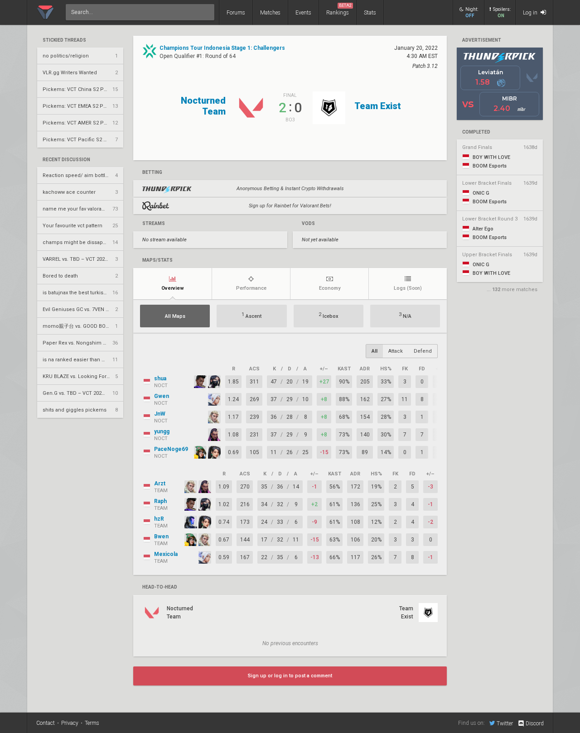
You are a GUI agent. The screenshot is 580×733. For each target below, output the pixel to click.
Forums (236, 13)
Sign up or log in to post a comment (290, 676)
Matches (270, 13)
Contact (45, 723)
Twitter (505, 723)
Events (303, 13)
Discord (535, 723)
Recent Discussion (66, 160)
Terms (92, 723)
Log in (531, 13)
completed (476, 132)
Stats (370, 13)
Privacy (69, 723)
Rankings (339, 9)
